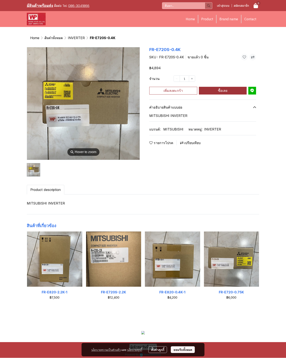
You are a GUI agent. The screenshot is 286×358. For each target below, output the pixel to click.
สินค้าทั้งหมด (53, 38)
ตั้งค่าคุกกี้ (157, 350)
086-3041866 (78, 6)
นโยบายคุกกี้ (134, 350)
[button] (187, 5)
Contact (250, 19)
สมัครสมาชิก (241, 5)
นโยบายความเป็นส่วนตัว (106, 350)
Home (190, 19)
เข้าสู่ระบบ (223, 5)
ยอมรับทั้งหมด (183, 350)
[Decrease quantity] (177, 79)
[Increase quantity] (192, 79)
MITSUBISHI (173, 129)
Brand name (228, 19)
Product (207, 19)
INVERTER (76, 38)
